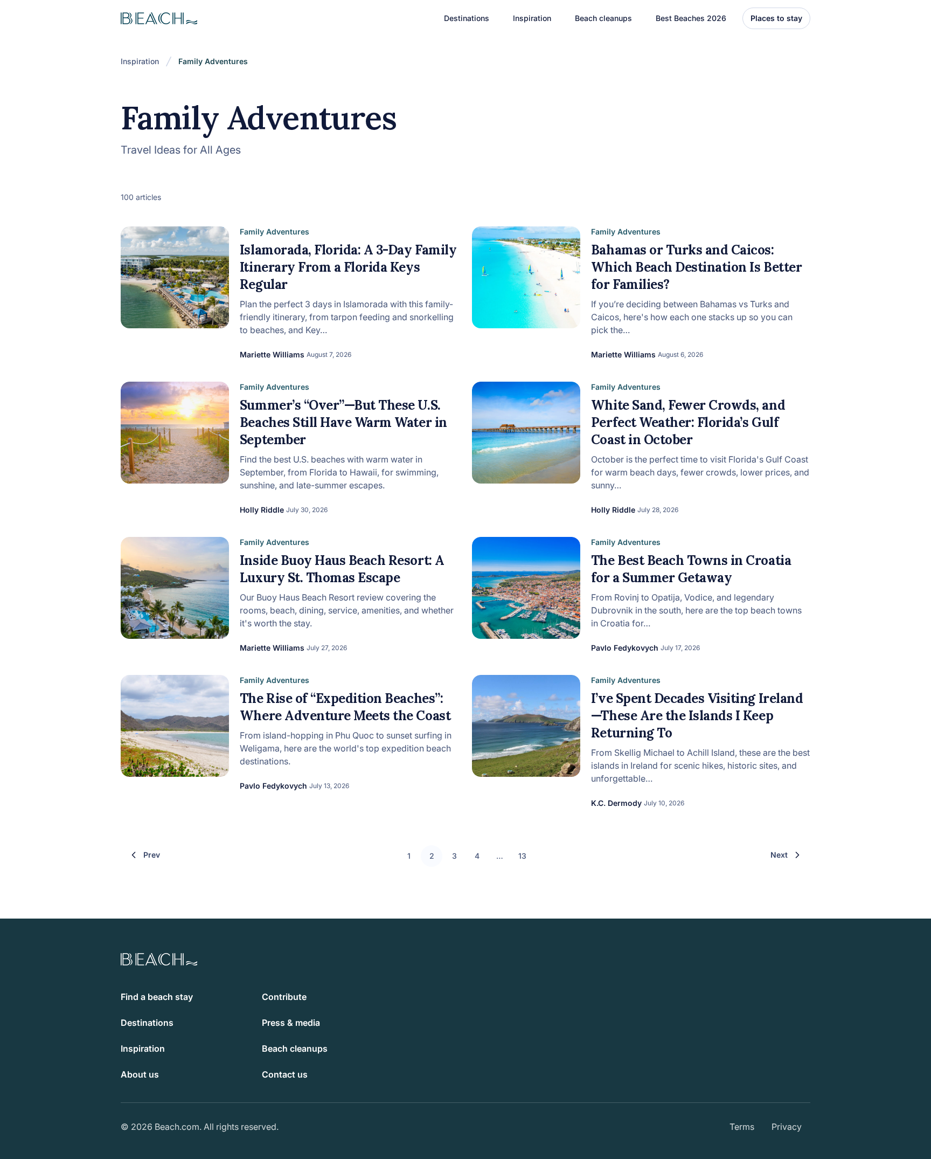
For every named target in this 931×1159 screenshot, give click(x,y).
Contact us (285, 1074)
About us (140, 1074)
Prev (151, 854)
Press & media (291, 1022)
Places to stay (776, 18)
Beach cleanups (603, 18)
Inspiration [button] (532, 18)
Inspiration (140, 61)
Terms (741, 1126)
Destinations (147, 1022)
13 (522, 855)
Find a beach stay (157, 996)
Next (779, 854)
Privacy (787, 1126)
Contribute (284, 996)
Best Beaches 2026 (691, 18)
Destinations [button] (466, 18)
